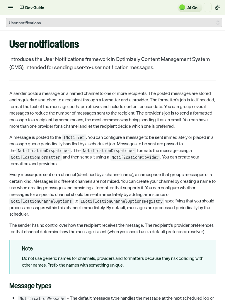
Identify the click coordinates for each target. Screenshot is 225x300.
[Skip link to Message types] (5, 286)
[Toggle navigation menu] (10, 7)
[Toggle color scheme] (217, 7)
